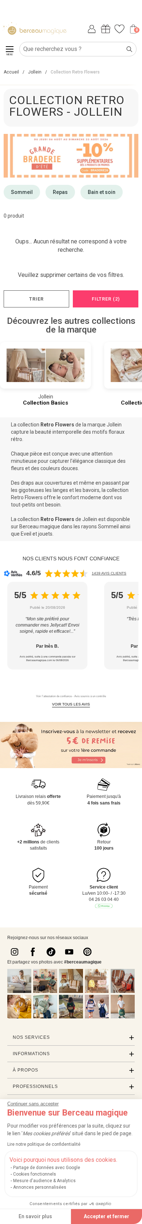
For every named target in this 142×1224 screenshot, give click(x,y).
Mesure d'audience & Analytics (44, 1180)
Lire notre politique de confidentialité (43, 1144)
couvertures (58, 483)
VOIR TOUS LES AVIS (71, 704)
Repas (60, 192)
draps (27, 483)
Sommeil (22, 192)
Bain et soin (101, 192)
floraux (117, 432)
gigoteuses (31, 490)
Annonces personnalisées (39, 1187)
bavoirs (91, 490)
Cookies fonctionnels (34, 1174)
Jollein (114, 425)
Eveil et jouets (36, 534)
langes (60, 490)
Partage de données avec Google (46, 1167)
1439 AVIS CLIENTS (109, 573)
